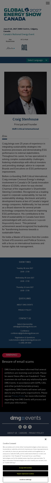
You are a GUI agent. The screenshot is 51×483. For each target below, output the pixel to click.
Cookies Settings (25, 479)
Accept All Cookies (25, 468)
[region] (25, 459)
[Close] (45, 439)
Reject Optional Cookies (25, 474)
